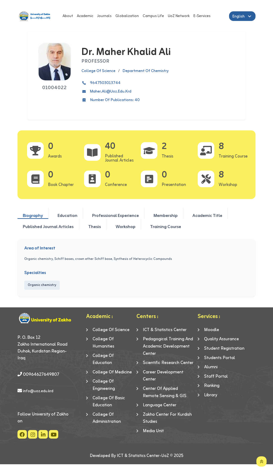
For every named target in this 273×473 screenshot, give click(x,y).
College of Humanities (103, 343)
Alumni (211, 367)
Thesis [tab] (94, 226)
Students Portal (219, 358)
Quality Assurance (221, 339)
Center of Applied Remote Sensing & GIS (164, 392)
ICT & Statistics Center (165, 330)
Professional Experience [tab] (115, 215)
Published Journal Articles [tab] (48, 226)
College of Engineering (104, 385)
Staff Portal (216, 376)
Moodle (211, 330)
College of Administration (107, 418)
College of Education (103, 359)
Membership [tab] (166, 215)
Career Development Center (163, 376)
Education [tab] (67, 215)
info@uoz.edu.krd (38, 391)
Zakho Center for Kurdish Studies (167, 418)
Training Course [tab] (165, 226)
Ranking (211, 385)
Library (210, 395)
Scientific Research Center (168, 363)
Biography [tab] (33, 215)
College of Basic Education (109, 402)
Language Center (159, 405)
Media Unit (153, 431)
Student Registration (224, 348)
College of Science (111, 330)
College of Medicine (112, 372)
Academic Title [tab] (207, 215)
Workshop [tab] (125, 226)
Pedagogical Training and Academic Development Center (168, 346)
